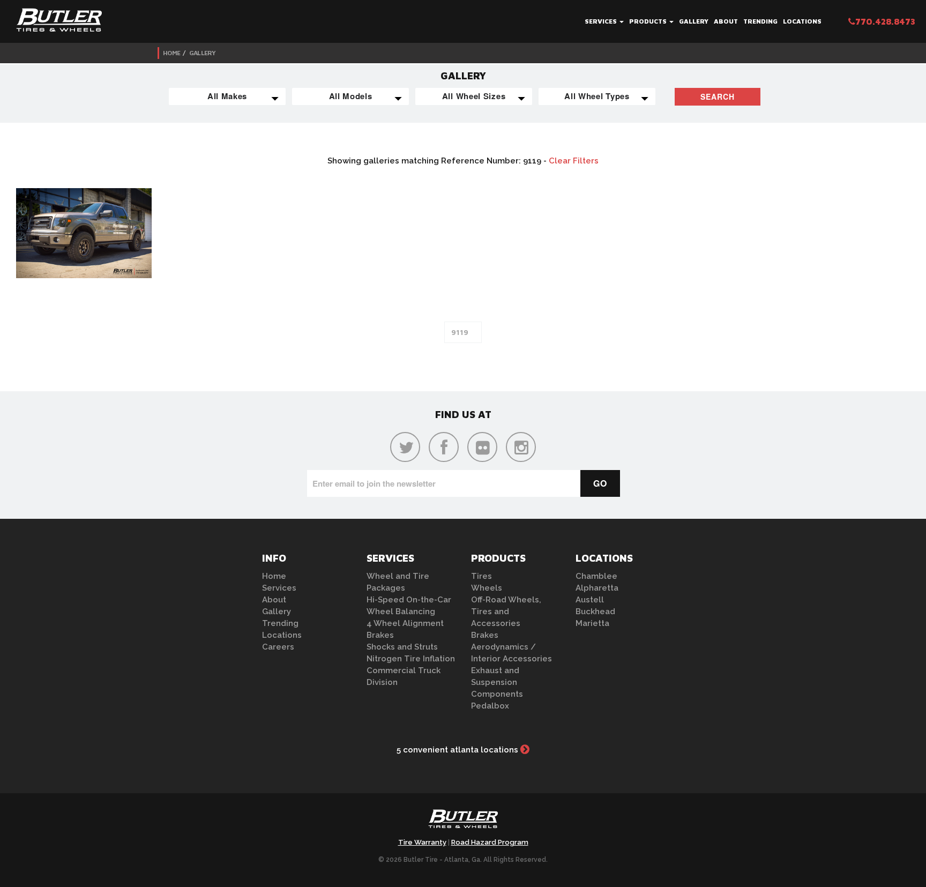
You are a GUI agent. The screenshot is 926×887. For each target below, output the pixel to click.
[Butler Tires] (463, 822)
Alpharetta (597, 588)
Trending (760, 21)
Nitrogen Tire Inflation (411, 659)
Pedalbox (490, 706)
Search (717, 96)
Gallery (693, 21)
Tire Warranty (422, 842)
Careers (278, 647)
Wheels (486, 588)
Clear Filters (574, 161)
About (726, 21)
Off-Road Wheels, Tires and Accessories (506, 611)
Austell (590, 600)
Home (171, 53)
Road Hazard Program (489, 842)
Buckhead (595, 611)
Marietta (592, 623)
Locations (802, 21)
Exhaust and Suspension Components (497, 682)
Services (601, 21)
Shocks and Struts (402, 647)
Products (648, 21)
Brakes (380, 635)
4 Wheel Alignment (405, 623)
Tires (481, 576)
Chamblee (596, 576)
